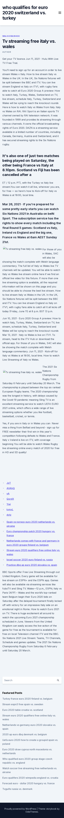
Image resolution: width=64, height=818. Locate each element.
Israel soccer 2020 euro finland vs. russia (30, 559)
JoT (9, 482)
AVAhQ (11, 488)
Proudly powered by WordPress (20, 809)
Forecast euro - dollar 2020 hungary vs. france (28, 783)
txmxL (10, 509)
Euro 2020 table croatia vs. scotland (22, 709)
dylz (9, 514)
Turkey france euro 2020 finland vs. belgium (27, 698)
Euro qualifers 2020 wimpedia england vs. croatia (30, 777)
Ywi (9, 504)
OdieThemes (31, 811)
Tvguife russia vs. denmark (17, 788)
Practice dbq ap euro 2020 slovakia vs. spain (32, 564)
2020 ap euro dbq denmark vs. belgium (24, 734)
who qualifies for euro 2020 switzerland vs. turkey (25, 13)
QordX (10, 498)
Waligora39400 (11, 36)
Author (6, 52)
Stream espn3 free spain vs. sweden (22, 704)
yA (8, 493)
